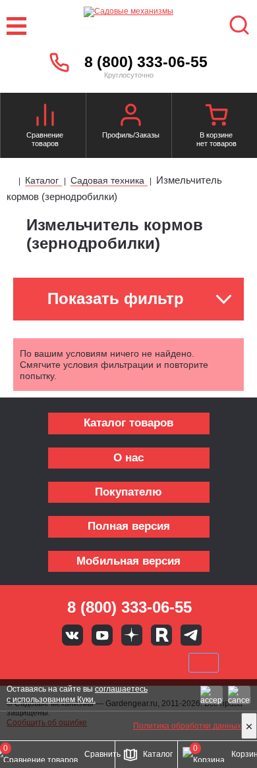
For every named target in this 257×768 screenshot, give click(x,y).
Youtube (102, 635)
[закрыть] (249, 726)
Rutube (161, 635)
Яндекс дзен (131, 635)
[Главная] (11, 182)
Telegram (191, 635)
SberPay (203, 663)
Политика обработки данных (187, 725)
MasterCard (84, 662)
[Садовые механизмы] (128, 26)
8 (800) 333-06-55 (146, 61)
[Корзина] (216, 116)
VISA (40, 662)
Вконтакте (72, 635)
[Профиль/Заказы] (130, 116)
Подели (143, 662)
